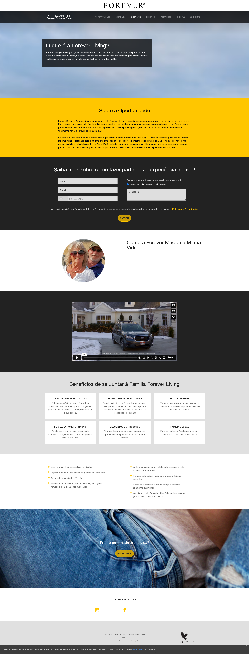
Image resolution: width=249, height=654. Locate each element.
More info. (137, 649)
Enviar (124, 218)
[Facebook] (124, 611)
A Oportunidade (102, 17)
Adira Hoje (166, 17)
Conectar (180, 17)
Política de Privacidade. (184, 208)
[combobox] (63, 198)
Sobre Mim (120, 17)
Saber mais (136, 17)
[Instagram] (97, 611)
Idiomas (196, 17)
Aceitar (150, 649)
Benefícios (151, 17)
